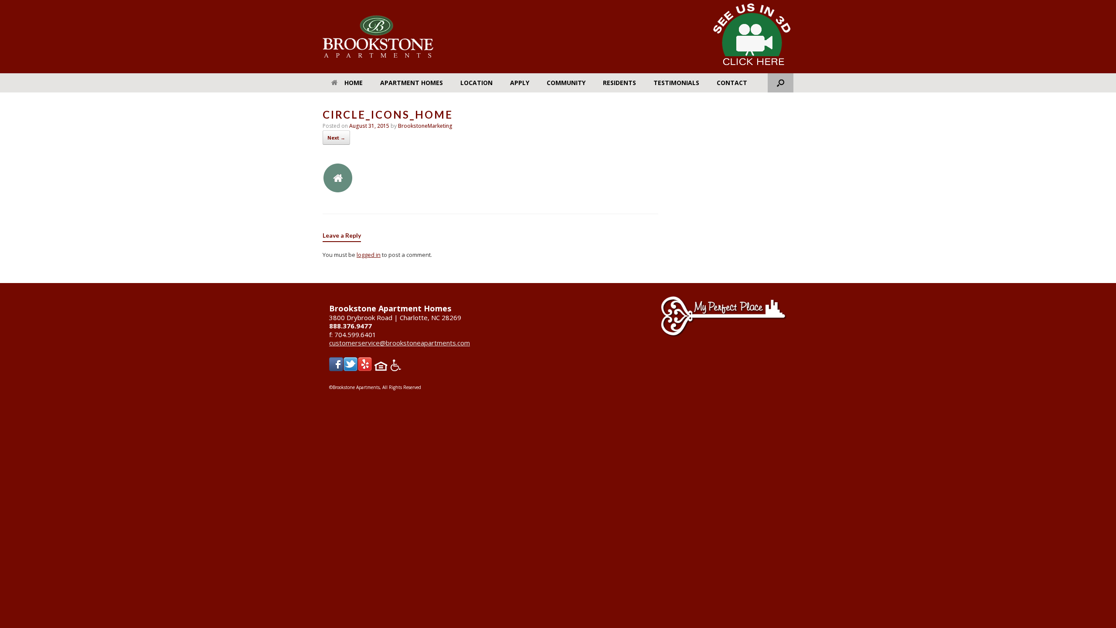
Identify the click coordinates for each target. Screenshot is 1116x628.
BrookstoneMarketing (425, 126)
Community (566, 82)
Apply (519, 82)
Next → (336, 137)
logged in (369, 255)
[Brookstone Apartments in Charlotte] (378, 37)
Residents (619, 82)
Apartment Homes (411, 82)
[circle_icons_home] (338, 191)
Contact (732, 82)
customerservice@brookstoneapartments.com (399, 342)
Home (353, 82)
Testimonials (676, 82)
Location (476, 82)
